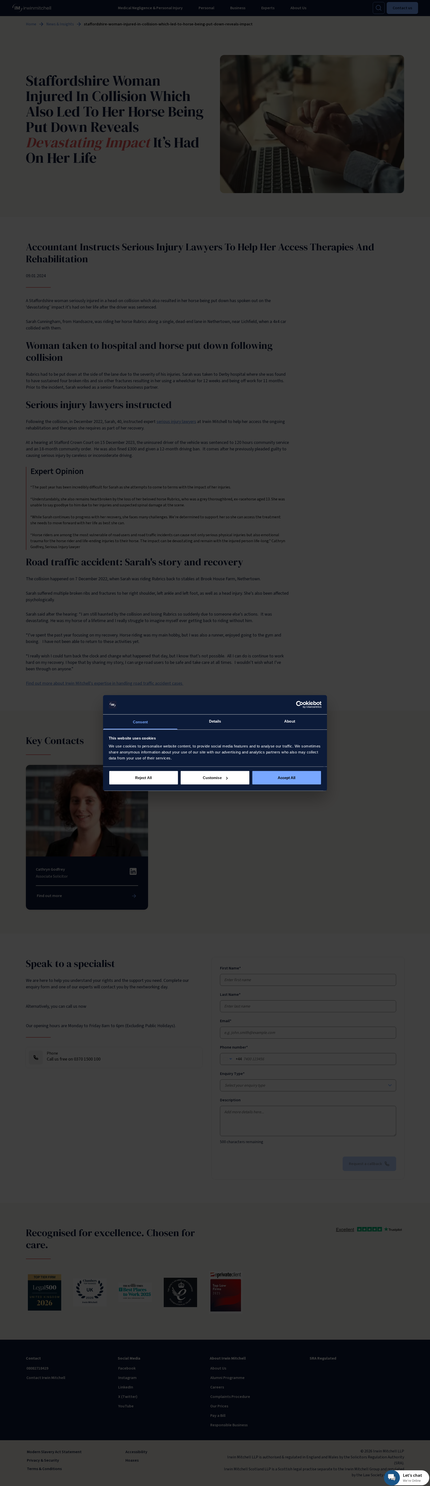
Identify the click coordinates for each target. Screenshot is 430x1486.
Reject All (143, 778)
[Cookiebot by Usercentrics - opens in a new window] (300, 704)
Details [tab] (215, 721)
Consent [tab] (140, 722)
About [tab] (289, 721)
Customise (212, 778)
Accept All (287, 778)
